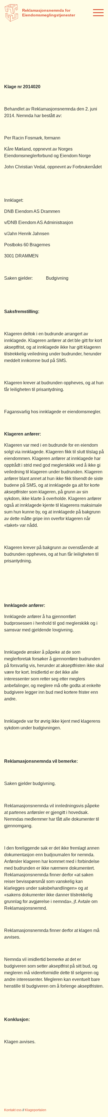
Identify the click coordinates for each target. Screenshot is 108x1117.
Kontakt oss (13, 1110)
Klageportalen (35, 1110)
